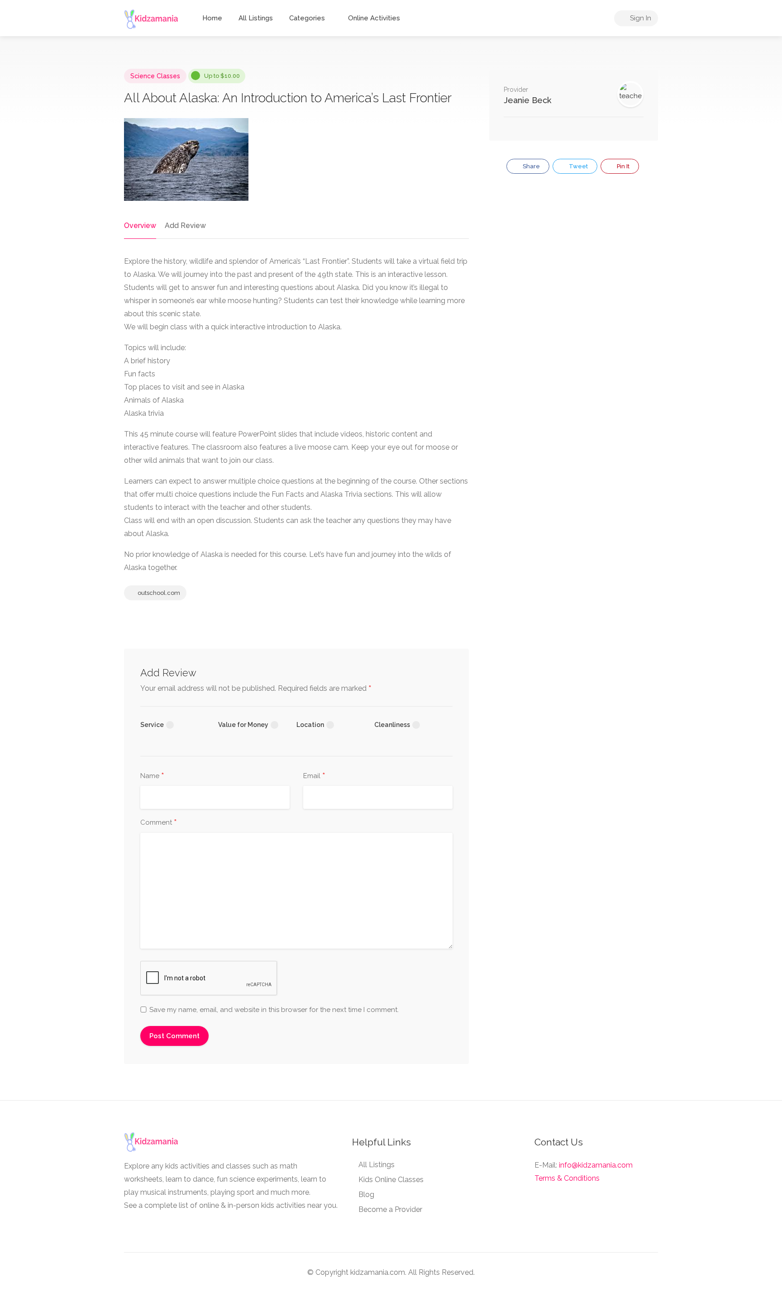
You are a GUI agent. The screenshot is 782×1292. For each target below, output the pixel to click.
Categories (307, 18)
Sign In (639, 18)
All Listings (255, 18)
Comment (158, 822)
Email (314, 776)
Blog (366, 1194)
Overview (140, 225)
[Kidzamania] (151, 18)
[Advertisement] (573, 258)
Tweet (577, 166)
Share (530, 166)
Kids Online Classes (391, 1179)
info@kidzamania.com (596, 1165)
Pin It (622, 166)
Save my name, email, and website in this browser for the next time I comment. (274, 1010)
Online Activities (374, 18)
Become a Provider (390, 1209)
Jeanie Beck (527, 100)
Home (212, 18)
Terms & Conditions (567, 1178)
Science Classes (155, 76)
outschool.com (158, 592)
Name (152, 776)
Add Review (185, 225)
